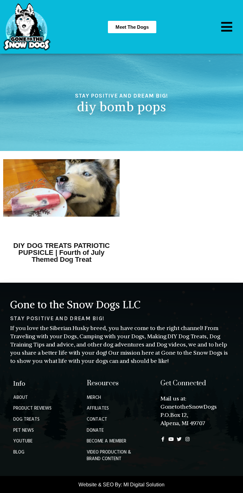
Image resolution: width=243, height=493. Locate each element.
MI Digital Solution (144, 484)
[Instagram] (187, 439)
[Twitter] (179, 439)
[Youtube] (171, 439)
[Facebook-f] (162, 439)
